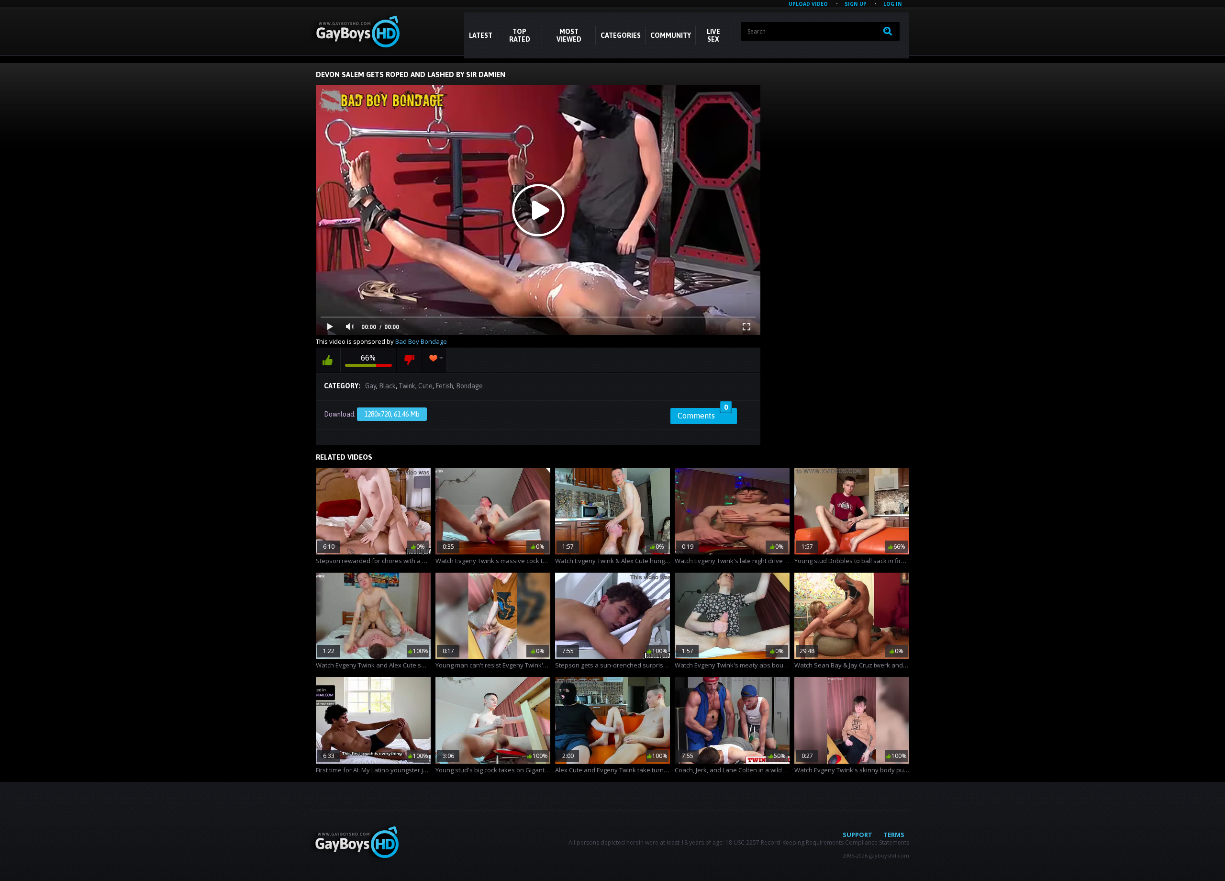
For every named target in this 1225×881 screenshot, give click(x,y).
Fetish (444, 386)
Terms (893, 834)
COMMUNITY (670, 35)
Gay (370, 386)
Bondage (469, 386)
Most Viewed (569, 35)
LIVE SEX (713, 35)
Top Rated (519, 35)
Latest (480, 35)
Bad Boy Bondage (421, 341)
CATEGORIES (621, 35)
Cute (425, 386)
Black (387, 386)
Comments (703, 414)
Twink (407, 386)
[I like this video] (328, 360)
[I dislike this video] (409, 360)
